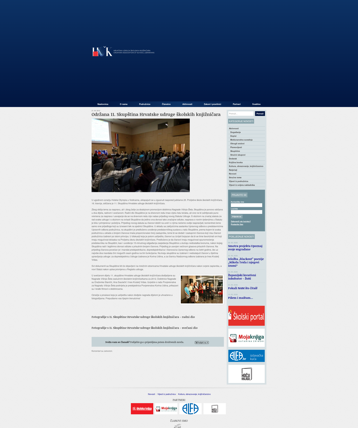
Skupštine (235, 151)
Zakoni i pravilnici (212, 104)
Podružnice (144, 104)
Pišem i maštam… (240, 298)
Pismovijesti (236, 147)
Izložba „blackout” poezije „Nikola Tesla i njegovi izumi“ (246, 262)
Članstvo (166, 104)
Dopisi (233, 136)
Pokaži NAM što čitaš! (242, 288)
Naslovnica (102, 104)
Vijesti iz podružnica (238, 181)
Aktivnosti (187, 104)
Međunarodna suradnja (241, 139)
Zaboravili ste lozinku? (241, 221)
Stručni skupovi (237, 154)
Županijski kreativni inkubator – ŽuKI (242, 276)
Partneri (237, 104)
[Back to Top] (354, 423)
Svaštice (256, 104)
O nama (123, 104)
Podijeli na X (202, 342)
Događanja (235, 132)
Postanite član (237, 224)
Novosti (232, 173)
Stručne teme (235, 177)
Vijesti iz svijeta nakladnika (242, 185)
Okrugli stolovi (237, 143)
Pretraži (260, 113)
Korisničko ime (237, 202)
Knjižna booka (236, 162)
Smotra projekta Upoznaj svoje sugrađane (245, 247)
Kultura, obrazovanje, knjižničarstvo (246, 166)
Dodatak (233, 158)
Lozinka (234, 209)
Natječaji (233, 169)
